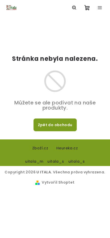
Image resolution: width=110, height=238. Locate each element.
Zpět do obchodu (55, 124)
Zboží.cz (40, 148)
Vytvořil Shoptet (58, 182)
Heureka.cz (67, 148)
